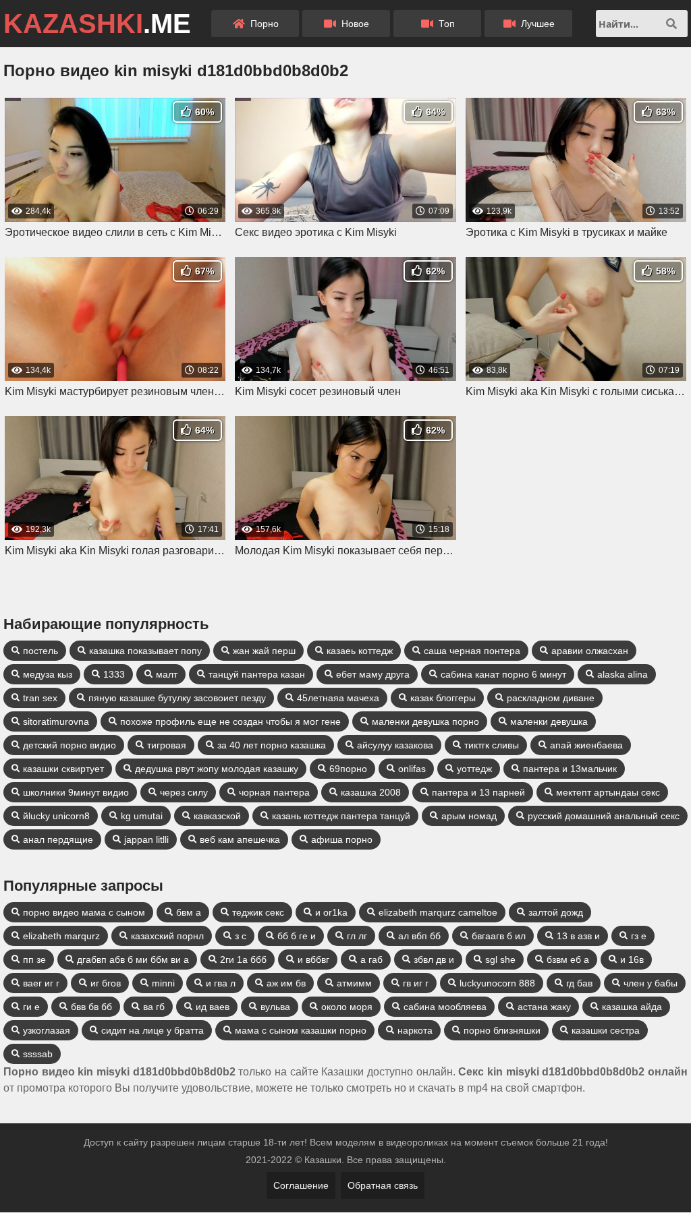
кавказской (217, 815)
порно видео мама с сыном (84, 912)
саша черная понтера (472, 650)
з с (240, 935)
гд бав (579, 983)
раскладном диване (551, 697)
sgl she (500, 959)
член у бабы (651, 983)
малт (166, 674)
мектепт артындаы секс (608, 792)
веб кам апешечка (240, 839)
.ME (97, 23)
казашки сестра (606, 1030)
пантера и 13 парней (478, 792)
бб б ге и (296, 935)
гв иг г (416, 983)
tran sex (40, 697)
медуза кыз (47, 674)
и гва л (221, 983)
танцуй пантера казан (257, 674)
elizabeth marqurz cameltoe (438, 912)
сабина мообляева (445, 1006)
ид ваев (212, 1006)
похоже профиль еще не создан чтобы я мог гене (230, 721)
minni (163, 983)
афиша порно (341, 839)
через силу (184, 792)
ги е (31, 1006)
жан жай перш (264, 650)
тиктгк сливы (491, 745)
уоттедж (474, 768)
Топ (445, 23)
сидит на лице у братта (152, 1030)
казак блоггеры (443, 697)
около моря (346, 1006)
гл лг (357, 935)
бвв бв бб (91, 1006)
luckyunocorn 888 (497, 983)
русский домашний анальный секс (604, 815)
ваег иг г (41, 983)
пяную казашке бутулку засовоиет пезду (177, 697)
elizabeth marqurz (61, 935)
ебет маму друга (373, 674)
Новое (354, 23)
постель (40, 650)
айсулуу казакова (395, 745)
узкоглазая (46, 1030)
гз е (638, 935)
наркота (415, 1030)
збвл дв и (434, 959)
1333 (114, 674)
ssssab (38, 1053)
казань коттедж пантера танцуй (341, 815)
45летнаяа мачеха (338, 697)
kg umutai (142, 815)
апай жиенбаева (586, 745)
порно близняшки (502, 1030)
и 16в (632, 959)
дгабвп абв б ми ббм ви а (133, 959)
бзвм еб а (568, 959)
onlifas (412, 768)
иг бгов (105, 983)
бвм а (188, 912)
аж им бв (286, 983)
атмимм (354, 983)
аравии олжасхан (589, 650)
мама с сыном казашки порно (300, 1030)
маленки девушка (549, 721)
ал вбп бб (419, 935)
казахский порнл (167, 935)
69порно (348, 768)
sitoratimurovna (56, 721)
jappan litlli (146, 839)
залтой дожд (555, 912)
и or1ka (331, 912)
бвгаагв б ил (499, 935)
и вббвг (313, 959)
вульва (275, 1006)
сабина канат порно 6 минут (503, 674)
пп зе (34, 959)
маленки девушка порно (425, 721)
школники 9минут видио (76, 792)
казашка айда (632, 1006)
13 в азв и (578, 935)
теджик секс (258, 912)
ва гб (154, 1006)
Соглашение (301, 1185)
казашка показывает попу (145, 650)
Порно (263, 23)
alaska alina (622, 674)
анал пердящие (58, 839)
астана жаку (544, 1006)
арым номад (469, 815)
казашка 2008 (371, 792)
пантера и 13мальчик (570, 768)
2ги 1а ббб (243, 959)
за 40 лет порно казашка (271, 745)
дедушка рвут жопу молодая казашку (216, 768)
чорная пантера (274, 792)
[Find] (671, 23)
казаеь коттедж (360, 650)
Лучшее (536, 23)
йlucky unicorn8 (56, 815)
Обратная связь (383, 1185)
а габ (371, 959)
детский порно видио (69, 745)
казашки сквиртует (63, 768)
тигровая (166, 745)
